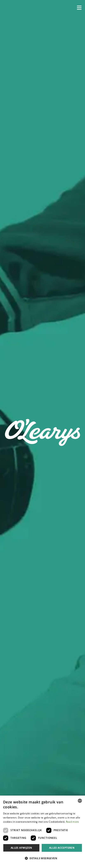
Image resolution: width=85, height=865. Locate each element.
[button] (79, 8)
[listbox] (80, 801)
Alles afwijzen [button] (21, 847)
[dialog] (42, 830)
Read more (72, 821)
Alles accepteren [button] (61, 847)
